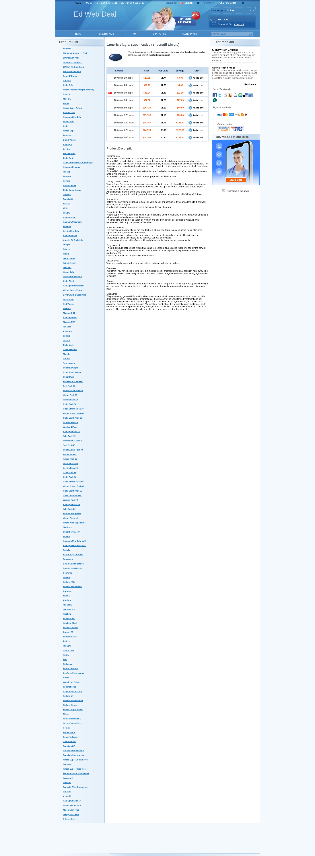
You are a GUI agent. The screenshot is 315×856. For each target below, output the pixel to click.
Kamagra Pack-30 (71, 504)
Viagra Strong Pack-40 (73, 486)
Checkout (239, 24)
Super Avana (69, 363)
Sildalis (66, 336)
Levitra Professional (72, 276)
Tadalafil (67, 792)
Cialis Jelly (68, 85)
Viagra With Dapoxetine (74, 523)
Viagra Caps (69, 131)
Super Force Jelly (71, 532)
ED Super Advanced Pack (75, 53)
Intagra (66, 245)
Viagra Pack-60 (70, 454)
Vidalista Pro (69, 618)
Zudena (66, 536)
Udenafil (67, 782)
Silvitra (66, 340)
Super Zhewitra (70, 668)
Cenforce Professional (73, 673)
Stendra (67, 308)
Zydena (66, 641)
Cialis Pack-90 (69, 477)
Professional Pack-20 (73, 381)
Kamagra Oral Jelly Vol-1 (74, 541)
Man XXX (67, 267)
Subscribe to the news (238, 191)
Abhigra (67, 600)
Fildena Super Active (73, 710)
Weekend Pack (70, 427)
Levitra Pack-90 (70, 468)
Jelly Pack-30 (69, 509)
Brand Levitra (69, 185)
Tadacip (67, 172)
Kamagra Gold (70, 235)
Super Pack (68, 377)
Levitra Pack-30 (70, 400)
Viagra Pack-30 (70, 395)
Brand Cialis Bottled (72, 568)
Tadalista (67, 605)
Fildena (66, 577)
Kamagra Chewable (72, 222)
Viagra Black (69, 732)
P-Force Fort (69, 819)
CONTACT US (159, 34)
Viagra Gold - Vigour (73, 290)
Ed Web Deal (95, 14)
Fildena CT (68, 696)
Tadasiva (67, 764)
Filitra (66, 714)
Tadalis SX (68, 199)
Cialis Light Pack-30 (72, 418)
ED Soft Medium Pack (73, 67)
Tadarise (67, 80)
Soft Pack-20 (69, 386)
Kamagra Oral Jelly (72, 117)
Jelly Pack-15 (69, 436)
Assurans (67, 331)
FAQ (134, 34)
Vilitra (66, 655)
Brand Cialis (69, 112)
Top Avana (68, 559)
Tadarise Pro (69, 609)
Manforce (67, 527)
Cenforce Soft (69, 741)
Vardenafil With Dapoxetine (76, 773)
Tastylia (66, 550)
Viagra (66, 103)
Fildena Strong (70, 705)
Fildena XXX (69, 582)
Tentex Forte (69, 258)
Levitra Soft (68, 299)
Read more (250, 84)
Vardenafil (68, 778)
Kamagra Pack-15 (71, 431)
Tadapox (67, 327)
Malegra (67, 99)
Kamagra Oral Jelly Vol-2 (74, 545)
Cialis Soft (68, 158)
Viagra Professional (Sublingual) (78, 90)
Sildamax (67, 664)
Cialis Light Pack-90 (72, 495)
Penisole (67, 176)
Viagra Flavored (70, 518)
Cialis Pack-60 (69, 472)
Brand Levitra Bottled (73, 564)
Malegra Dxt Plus (71, 814)
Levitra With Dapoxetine (74, 295)
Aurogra (67, 591)
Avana (66, 678)
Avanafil (67, 796)
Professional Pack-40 (73, 441)
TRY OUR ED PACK (184, 20)
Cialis (65, 126)
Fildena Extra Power (72, 586)
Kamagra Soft (69, 217)
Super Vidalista (70, 637)
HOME (78, 34)
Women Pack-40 (70, 500)
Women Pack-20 (70, 422)
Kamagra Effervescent (73, 286)
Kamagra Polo (70, 318)
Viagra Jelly (68, 272)
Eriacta (66, 249)
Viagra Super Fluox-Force (75, 769)
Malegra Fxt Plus (71, 810)
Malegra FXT (69, 322)
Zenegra (67, 135)
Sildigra (66, 596)
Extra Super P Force (72, 691)
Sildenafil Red (69, 687)
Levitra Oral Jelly (71, 231)
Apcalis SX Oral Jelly (73, 240)
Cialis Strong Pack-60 (73, 482)
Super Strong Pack (72, 514)
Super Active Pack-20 (73, 390)
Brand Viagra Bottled (73, 555)
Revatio (66, 181)
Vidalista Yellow (70, 627)
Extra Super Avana (72, 372)
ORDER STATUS (106, 34)
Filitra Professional (72, 719)
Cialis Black (68, 281)
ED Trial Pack (69, 153)
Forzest (66, 204)
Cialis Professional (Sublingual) (78, 163)
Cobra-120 (68, 632)
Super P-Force (70, 76)
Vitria (65, 208)
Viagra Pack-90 (70, 459)
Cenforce (67, 573)
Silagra (66, 213)
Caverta (66, 94)
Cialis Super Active (72, 190)
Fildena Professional (73, 700)
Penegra (67, 226)
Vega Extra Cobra (71, 682)
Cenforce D (68, 650)
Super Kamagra (70, 368)
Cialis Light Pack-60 (72, 491)
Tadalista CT (69, 746)
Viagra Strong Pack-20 (73, 413)
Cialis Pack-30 (69, 404)
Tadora (66, 359)
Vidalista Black (70, 623)
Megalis (66, 354)
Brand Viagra (69, 140)
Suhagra (67, 49)
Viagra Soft (68, 122)
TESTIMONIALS (189, 34)
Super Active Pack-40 (73, 450)
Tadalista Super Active (73, 755)
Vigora (66, 254)
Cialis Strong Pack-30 (73, 409)
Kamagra (67, 144)
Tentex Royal (69, 263)
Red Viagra (68, 304)
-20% (195, 15)
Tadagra (67, 646)
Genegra (67, 194)
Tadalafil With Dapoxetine (75, 787)
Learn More (236, 179)
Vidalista (67, 614)
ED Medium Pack (71, 58)
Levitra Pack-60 (70, 463)
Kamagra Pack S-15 (72, 801)
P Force (66, 728)
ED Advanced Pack (72, 71)
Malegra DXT (69, 313)
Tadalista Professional (73, 751)
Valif (65, 659)
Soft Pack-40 (69, 445)
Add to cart (198, 78)
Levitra (66, 149)
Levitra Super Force (72, 723)
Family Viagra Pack (72, 805)
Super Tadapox (70, 737)
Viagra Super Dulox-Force (75, 760)
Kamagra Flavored (72, 167)
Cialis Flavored (70, 349)
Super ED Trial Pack (72, 62)
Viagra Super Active (72, 108)
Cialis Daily (68, 345)
